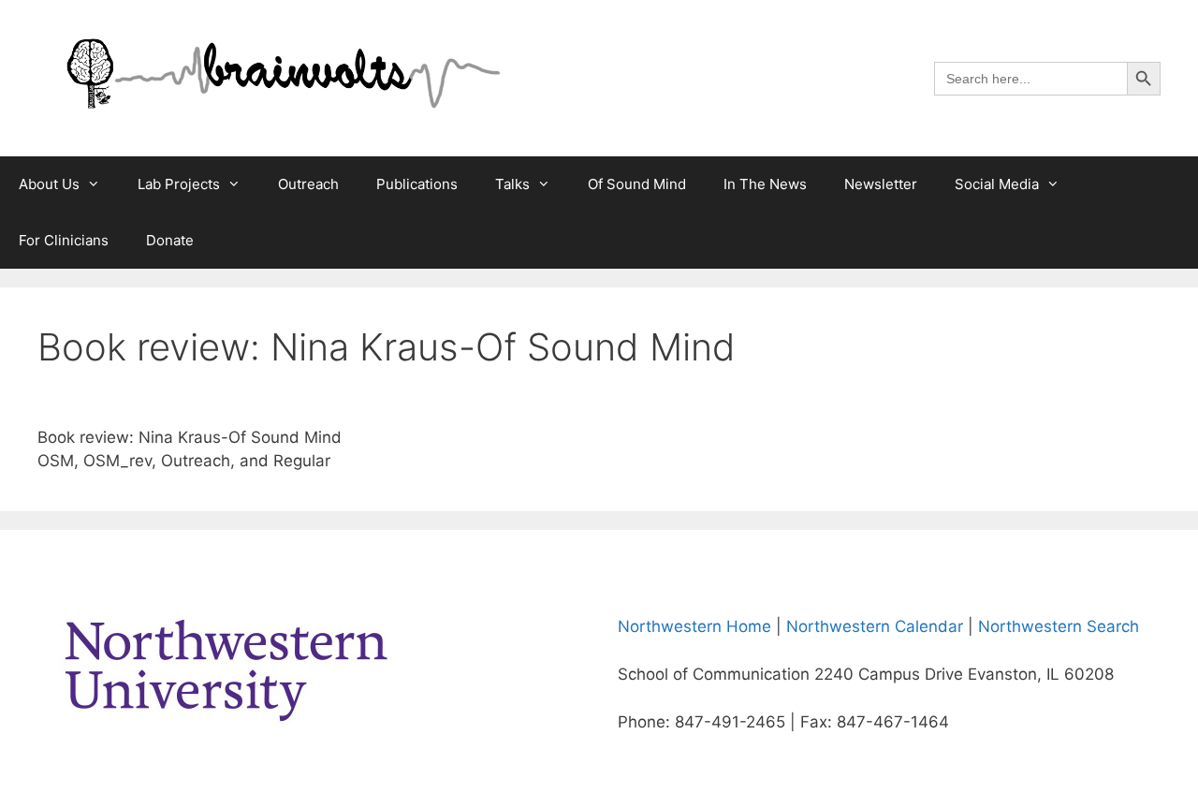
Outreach (308, 184)
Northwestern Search (1058, 626)
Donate (170, 240)
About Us (49, 184)
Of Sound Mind (637, 184)
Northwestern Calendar (874, 626)
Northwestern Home (694, 626)
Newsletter (880, 184)
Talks (512, 184)
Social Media (997, 184)
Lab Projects (179, 184)
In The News (765, 184)
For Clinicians (64, 240)
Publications (417, 184)
